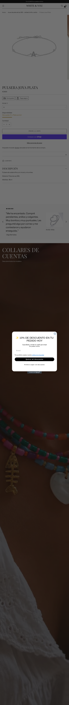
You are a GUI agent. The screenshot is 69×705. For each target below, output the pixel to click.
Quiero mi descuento (34, 359)
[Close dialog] (55, 334)
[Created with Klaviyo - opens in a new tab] (34, 372)
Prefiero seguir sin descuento (34, 364)
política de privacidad (38, 355)
